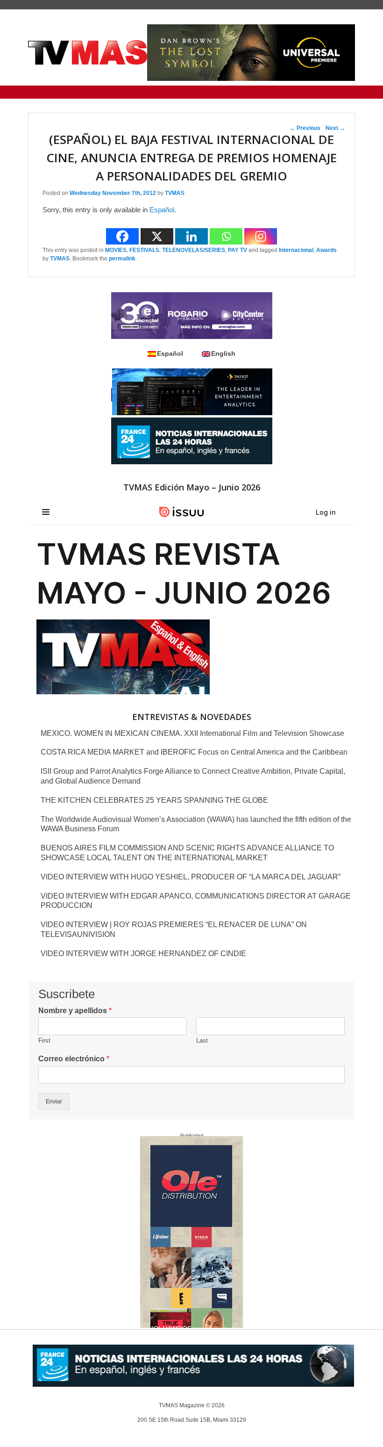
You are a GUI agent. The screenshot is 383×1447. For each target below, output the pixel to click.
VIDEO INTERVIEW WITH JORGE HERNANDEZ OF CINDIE (143, 953)
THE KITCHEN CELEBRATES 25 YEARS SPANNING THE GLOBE (154, 800)
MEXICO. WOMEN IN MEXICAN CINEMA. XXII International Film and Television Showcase (192, 733)
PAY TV (237, 250)
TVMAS (174, 193)
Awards (326, 250)
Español (161, 210)
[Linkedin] (191, 236)
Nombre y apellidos (75, 1011)
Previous (305, 128)
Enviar (54, 1101)
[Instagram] (260, 236)
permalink (122, 258)
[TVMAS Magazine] (87, 52)
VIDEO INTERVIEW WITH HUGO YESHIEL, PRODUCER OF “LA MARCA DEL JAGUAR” (190, 877)
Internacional (296, 250)
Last (202, 1040)
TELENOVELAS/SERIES (193, 250)
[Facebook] (122, 236)
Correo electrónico (73, 1059)
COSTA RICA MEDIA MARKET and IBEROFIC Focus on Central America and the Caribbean (194, 752)
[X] (157, 236)
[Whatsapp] (226, 236)
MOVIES (116, 250)
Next (335, 128)
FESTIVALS (144, 250)
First (44, 1040)
